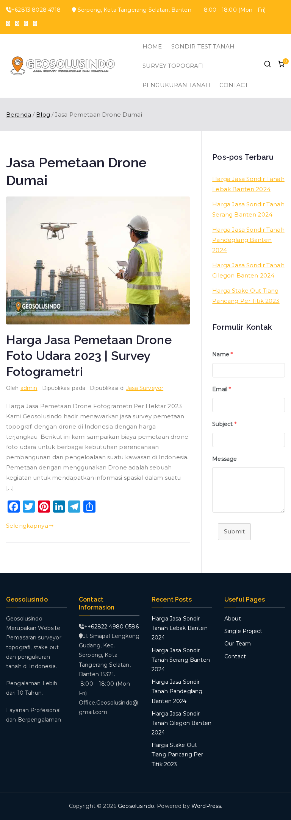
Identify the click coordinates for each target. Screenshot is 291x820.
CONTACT (233, 85)
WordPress (206, 806)
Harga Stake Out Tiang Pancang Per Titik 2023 (245, 295)
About (232, 618)
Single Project (243, 631)
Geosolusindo (136, 806)
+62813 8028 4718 (36, 9)
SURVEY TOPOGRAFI (173, 65)
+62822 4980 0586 (113, 626)
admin (29, 388)
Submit (234, 531)
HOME (152, 46)
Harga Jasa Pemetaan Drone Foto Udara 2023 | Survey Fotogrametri (89, 356)
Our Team (237, 643)
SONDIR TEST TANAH (203, 46)
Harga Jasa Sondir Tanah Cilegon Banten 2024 (248, 270)
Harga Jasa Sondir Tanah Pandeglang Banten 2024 (248, 240)
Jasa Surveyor (144, 388)
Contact (235, 656)
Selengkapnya (27, 525)
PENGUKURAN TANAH (176, 85)
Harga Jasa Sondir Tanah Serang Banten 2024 (248, 209)
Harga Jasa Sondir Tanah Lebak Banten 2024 (248, 184)
